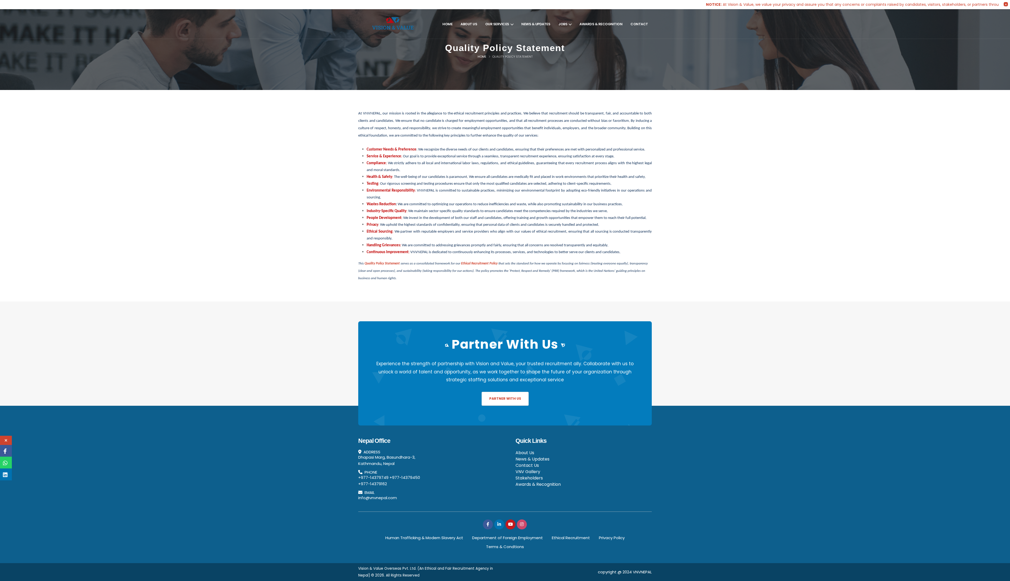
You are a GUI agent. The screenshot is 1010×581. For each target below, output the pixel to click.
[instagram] (522, 524)
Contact (639, 24)
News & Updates (535, 24)
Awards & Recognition (600, 24)
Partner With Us (505, 398)
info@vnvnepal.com (377, 497)
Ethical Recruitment (571, 537)
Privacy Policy (612, 537)
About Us (469, 24)
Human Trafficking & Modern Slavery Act (424, 537)
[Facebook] (488, 524)
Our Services (497, 24)
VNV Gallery (528, 472)
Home (447, 24)
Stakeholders (529, 478)
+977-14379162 (372, 484)
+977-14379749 (373, 477)
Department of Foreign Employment (507, 537)
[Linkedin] (499, 524)
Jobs (562, 24)
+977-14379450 (405, 477)
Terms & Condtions (505, 546)
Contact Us (527, 465)
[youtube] (511, 524)
